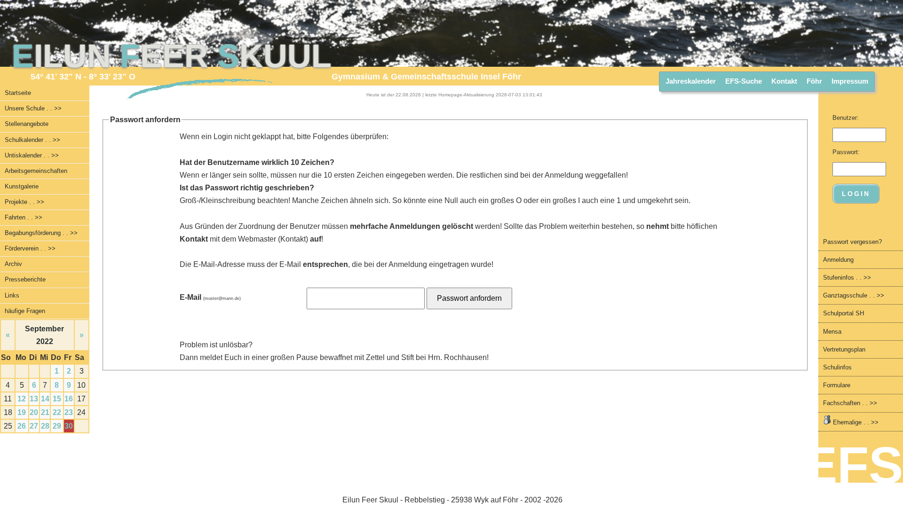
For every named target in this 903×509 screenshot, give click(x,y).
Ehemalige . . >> (855, 422)
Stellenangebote (26, 123)
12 (21, 399)
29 (57, 426)
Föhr (814, 81)
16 (68, 399)
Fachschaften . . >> (850, 403)
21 (45, 412)
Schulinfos (837, 367)
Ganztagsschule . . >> (853, 295)
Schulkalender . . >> (32, 139)
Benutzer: (845, 117)
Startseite (18, 92)
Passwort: (846, 152)
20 (34, 412)
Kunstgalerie (22, 186)
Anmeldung (838, 259)
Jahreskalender (690, 81)
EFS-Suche (743, 81)
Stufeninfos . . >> (847, 277)
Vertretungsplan (844, 349)
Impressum (850, 81)
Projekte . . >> (24, 201)
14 (45, 399)
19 (21, 412)
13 (34, 399)
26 (21, 426)
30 (68, 426)
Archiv (13, 263)
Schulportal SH (843, 313)
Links (12, 295)
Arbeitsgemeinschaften (36, 170)
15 (57, 399)
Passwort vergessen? (852, 241)
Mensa (832, 331)
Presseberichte (25, 279)
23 (68, 412)
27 (34, 426)
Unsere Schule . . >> (33, 108)
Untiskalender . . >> (32, 155)
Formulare (836, 385)
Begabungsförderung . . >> (41, 232)
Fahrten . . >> (23, 217)
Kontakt (784, 81)
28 (45, 426)
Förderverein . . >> (30, 248)
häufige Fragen (25, 310)
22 (57, 412)
